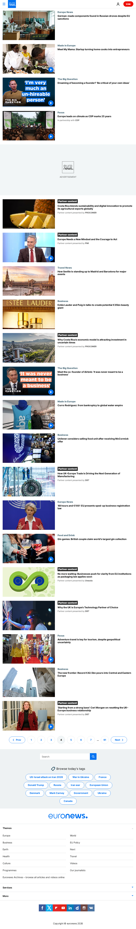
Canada (68, 801)
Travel (73, 856)
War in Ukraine (80, 777)
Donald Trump (36, 785)
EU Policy (75, 842)
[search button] (93, 756)
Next (117, 739)
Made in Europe (67, 45)
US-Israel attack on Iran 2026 (46, 777)
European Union (99, 785)
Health (6, 856)
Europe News (65, 12)
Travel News (65, 267)
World (73, 835)
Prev (18, 739)
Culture (6, 863)
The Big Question (68, 79)
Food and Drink (66, 535)
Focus (61, 112)
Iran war (75, 785)
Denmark (35, 793)
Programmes (9, 870)
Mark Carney (57, 793)
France (102, 777)
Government (81, 793)
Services (7, 887)
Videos (73, 863)
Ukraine (102, 793)
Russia (57, 785)
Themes (7, 827)
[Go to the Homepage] (12, 4)
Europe (6, 835)
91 (104, 739)
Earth (5, 849)
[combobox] (68, 756)
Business (63, 301)
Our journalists (77, 870)
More (5, 896)
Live (128, 3)
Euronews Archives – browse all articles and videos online (34, 877)
